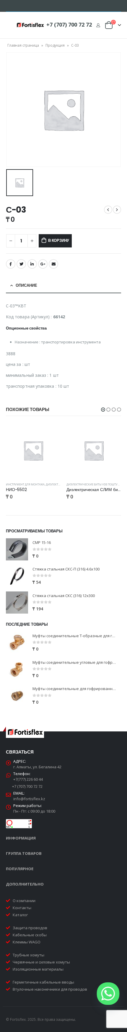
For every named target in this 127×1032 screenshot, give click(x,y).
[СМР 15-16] (17, 549)
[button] (103, 409)
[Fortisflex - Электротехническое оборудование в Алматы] (30, 25)
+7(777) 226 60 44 (28, 779)
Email (53, 264)
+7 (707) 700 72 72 (69, 24)
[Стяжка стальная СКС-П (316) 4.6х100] (17, 576)
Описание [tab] (26, 285)
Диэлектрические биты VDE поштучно (94, 484)
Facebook (10, 264)
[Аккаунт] (98, 25)
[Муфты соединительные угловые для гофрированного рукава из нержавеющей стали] (17, 669)
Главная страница (23, 45)
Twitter (21, 264)
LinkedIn (32, 264)
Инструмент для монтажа (25, 484)
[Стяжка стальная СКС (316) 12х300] (17, 602)
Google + (43, 264)
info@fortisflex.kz (29, 798)
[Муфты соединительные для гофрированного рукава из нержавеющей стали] (17, 696)
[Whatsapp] (108, 993)
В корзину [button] (50, 433)
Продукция (55, 45)
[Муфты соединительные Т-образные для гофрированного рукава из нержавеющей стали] (17, 643)
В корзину (58, 240)
